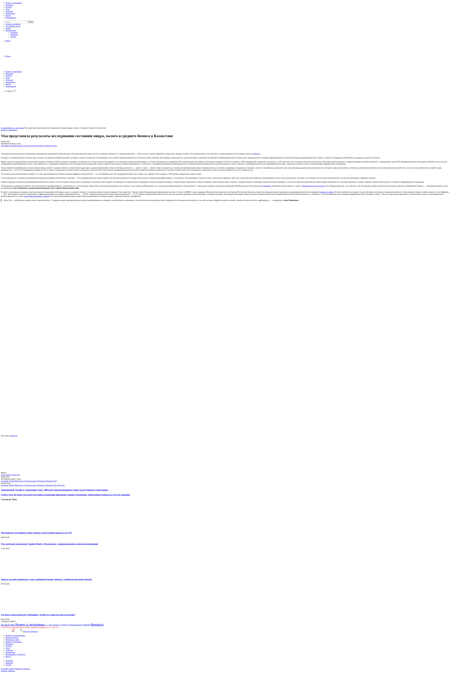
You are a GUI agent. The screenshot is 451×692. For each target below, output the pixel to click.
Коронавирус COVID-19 (59, 625)
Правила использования (15, 635)
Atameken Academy (326, 192)
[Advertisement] (71, 110)
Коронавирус (11, 18)
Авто (8, 9)
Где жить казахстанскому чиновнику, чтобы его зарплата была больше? (38, 614)
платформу (266, 186)
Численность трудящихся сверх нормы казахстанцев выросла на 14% (36, 533)
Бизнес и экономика (14, 3)
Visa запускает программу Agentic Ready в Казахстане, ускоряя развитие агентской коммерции (49, 544)
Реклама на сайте (12, 640)
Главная (4, 128)
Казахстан (16, 475)
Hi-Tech (9, 7)
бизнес (8, 475)
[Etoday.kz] (18, 52)
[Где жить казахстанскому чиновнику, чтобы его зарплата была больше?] (24, 610)
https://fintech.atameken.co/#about (36, 196)
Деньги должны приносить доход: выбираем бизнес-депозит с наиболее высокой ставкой (46, 579)
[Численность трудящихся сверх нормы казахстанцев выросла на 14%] (24, 528)
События (9, 11)
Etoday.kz (256, 154)
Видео (8, 16)
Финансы (9, 5)
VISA (3, 475)
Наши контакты (12, 638)
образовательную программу (313, 186)
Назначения (10, 13)
